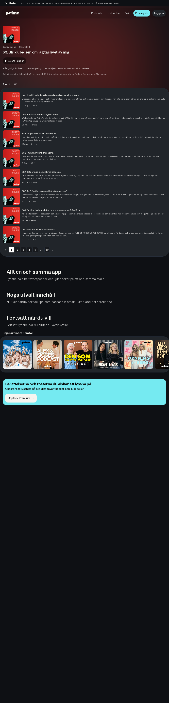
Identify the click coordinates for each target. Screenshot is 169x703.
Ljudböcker (113, 13)
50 (47, 249)
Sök (126, 13)
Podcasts (96, 13)
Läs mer (116, 3)
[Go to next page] (53, 249)
